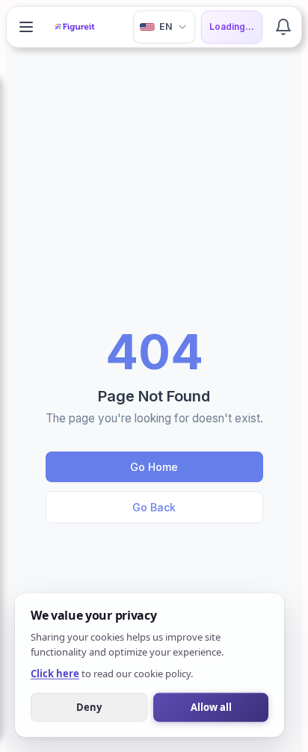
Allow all (211, 706)
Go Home (154, 466)
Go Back (154, 507)
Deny (89, 706)
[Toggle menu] (26, 26)
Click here (55, 672)
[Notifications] (283, 27)
